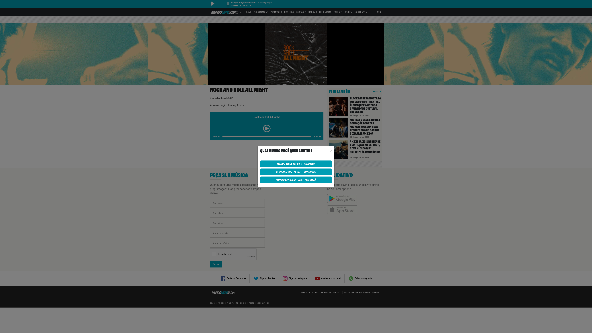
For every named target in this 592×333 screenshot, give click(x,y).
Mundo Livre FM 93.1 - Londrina (296, 171)
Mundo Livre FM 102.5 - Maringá (296, 179)
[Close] (331, 151)
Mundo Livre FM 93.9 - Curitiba (296, 163)
